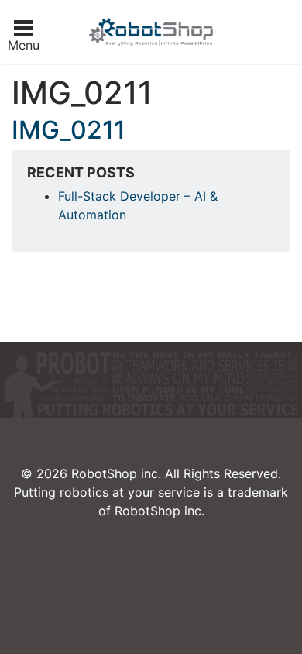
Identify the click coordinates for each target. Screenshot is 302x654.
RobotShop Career (151, 31)
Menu (23, 45)
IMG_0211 (68, 130)
